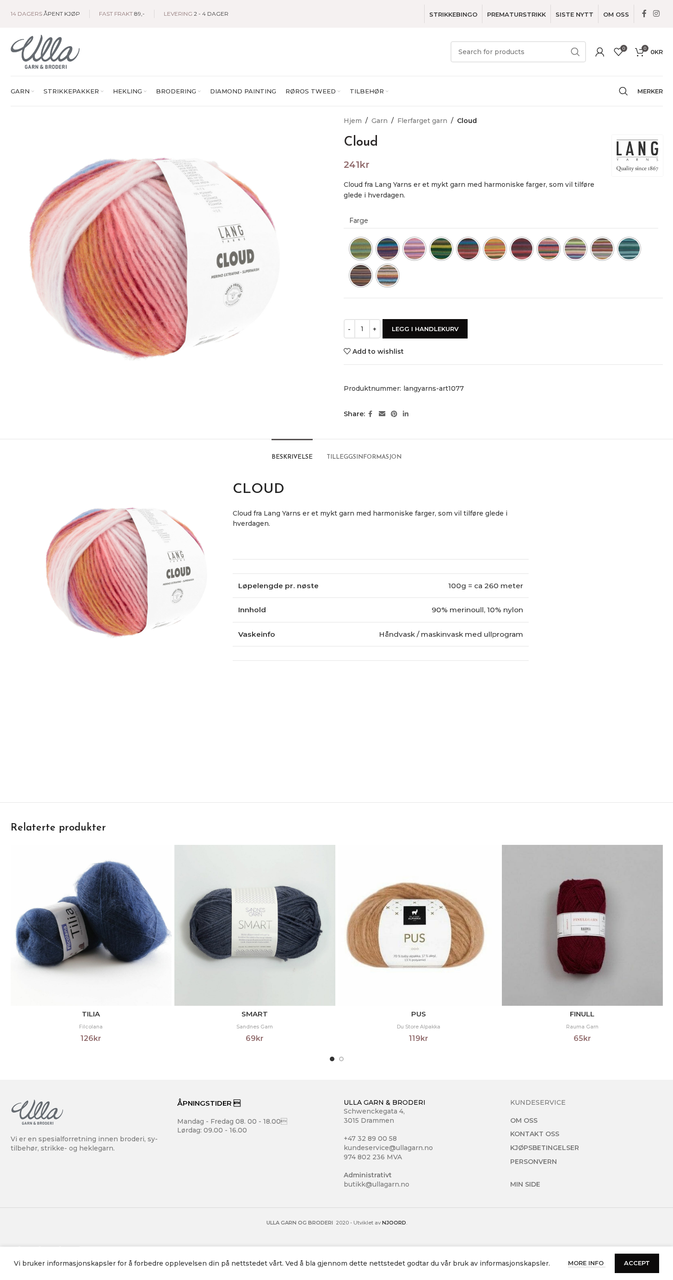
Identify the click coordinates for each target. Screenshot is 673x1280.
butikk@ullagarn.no (376, 1184)
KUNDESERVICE (538, 1102)
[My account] (600, 52)
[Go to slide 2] (341, 1059)
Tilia (91, 1013)
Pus (418, 1013)
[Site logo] (45, 51)
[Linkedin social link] (405, 414)
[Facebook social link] (644, 13)
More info (586, 1263)
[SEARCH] (575, 51)
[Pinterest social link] (394, 414)
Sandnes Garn (254, 1027)
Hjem (353, 121)
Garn (379, 121)
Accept (637, 1263)
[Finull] (582, 925)
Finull (582, 1013)
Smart (254, 1013)
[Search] (623, 91)
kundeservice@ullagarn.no (388, 1148)
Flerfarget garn (422, 121)
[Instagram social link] (656, 13)
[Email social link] (382, 414)
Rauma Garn (582, 1027)
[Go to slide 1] (332, 1059)
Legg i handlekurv (425, 328)
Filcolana (91, 1027)
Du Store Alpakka (418, 1027)
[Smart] (254, 925)
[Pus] (418, 925)
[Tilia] (91, 925)
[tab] (292, 453)
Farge (358, 220)
